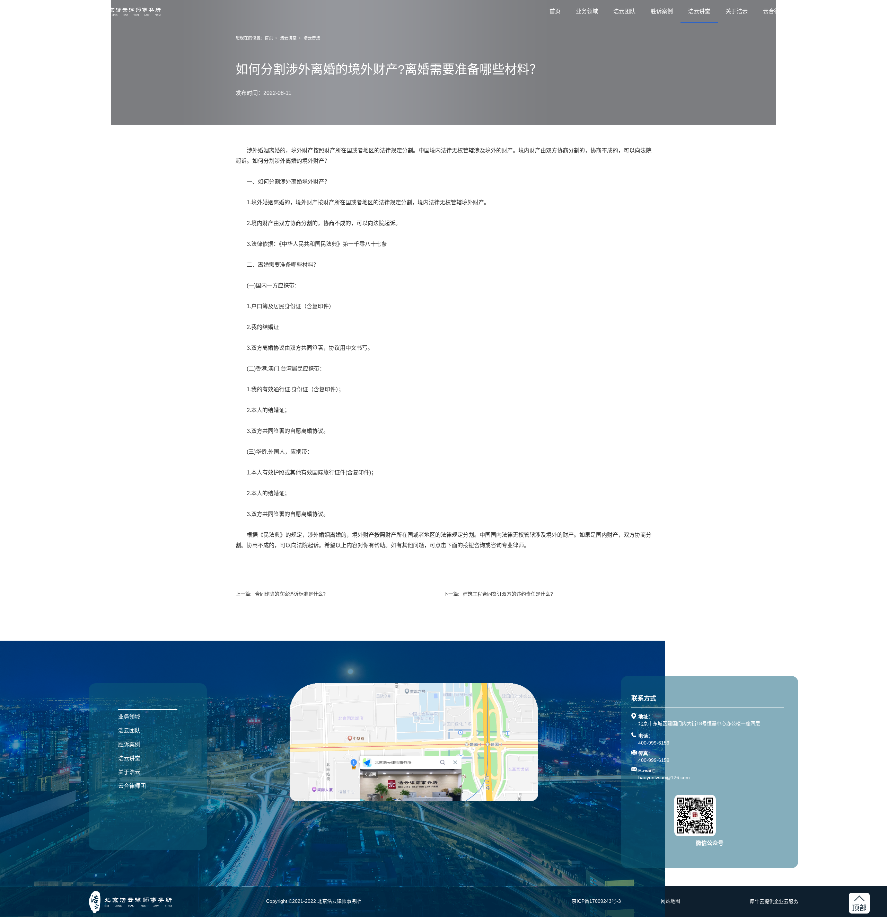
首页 (555, 11)
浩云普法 (312, 38)
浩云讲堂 (699, 11)
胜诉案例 (662, 11)
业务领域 (587, 11)
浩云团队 (624, 11)
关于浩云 (737, 11)
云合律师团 (777, 11)
